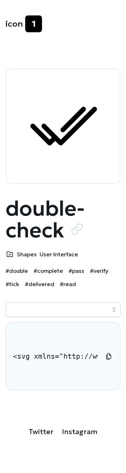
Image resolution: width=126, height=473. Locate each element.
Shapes (27, 254)
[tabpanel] (63, 356)
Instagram (79, 431)
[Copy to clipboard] (109, 356)
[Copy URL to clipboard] (77, 229)
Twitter (41, 431)
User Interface (59, 254)
